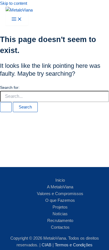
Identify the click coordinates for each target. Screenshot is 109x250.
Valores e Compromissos (60, 193)
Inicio (60, 180)
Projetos (60, 207)
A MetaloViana (60, 187)
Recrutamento (60, 220)
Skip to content (13, 3)
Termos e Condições (74, 245)
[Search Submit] (6, 107)
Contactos (60, 227)
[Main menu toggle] (17, 19)
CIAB (47, 245)
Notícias (60, 214)
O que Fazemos (60, 200)
